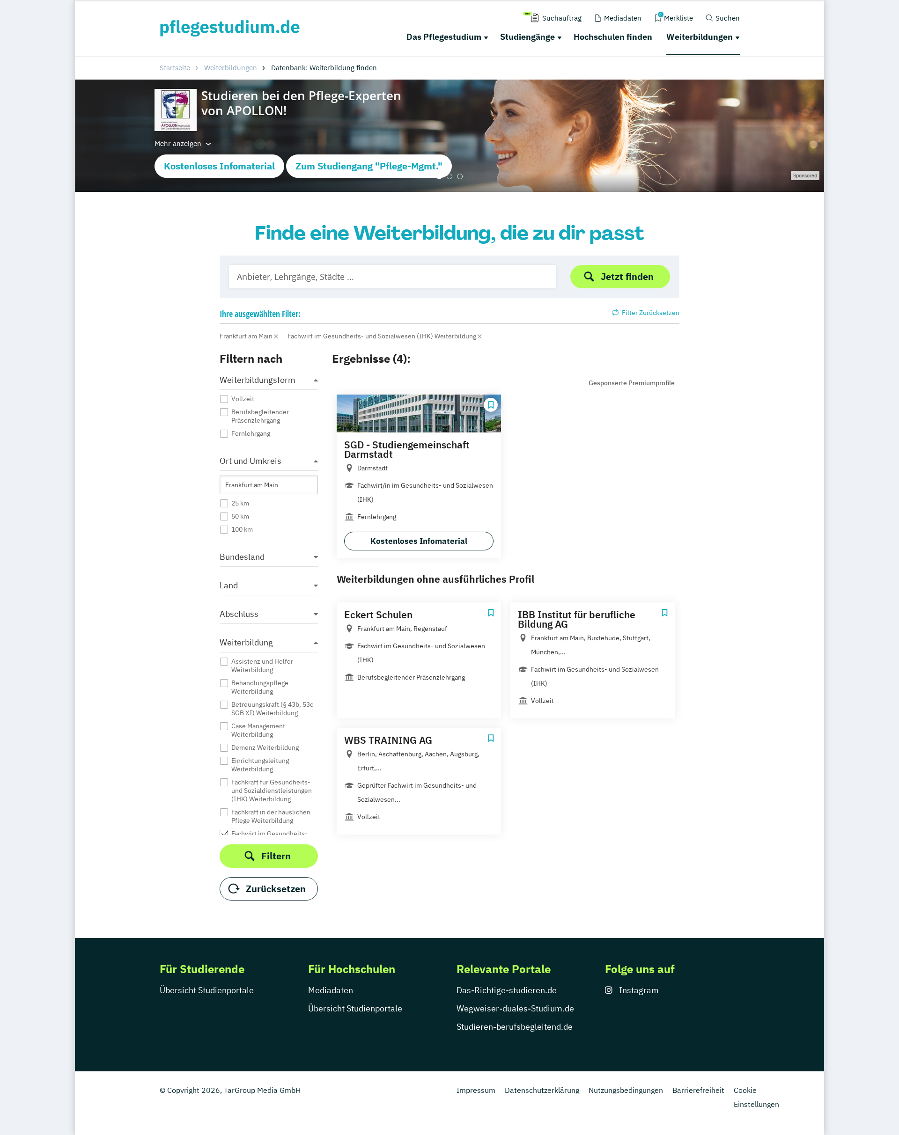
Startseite (175, 67)
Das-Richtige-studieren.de (507, 990)
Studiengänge (527, 36)
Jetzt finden (627, 276)
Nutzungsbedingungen (626, 1090)
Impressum (476, 1090)
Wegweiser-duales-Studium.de (515, 1008)
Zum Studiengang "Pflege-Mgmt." (368, 166)
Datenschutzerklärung (542, 1090)
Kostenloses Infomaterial (219, 166)
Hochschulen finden (613, 36)
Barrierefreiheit (698, 1090)
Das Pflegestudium (443, 36)
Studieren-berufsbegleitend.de (515, 1026)
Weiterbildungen (699, 36)
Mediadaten (330, 990)
